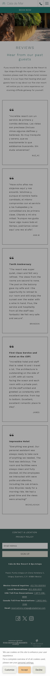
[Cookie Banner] (25, 662)
